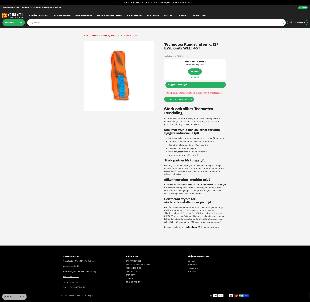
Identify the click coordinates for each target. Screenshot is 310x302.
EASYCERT (131, 275)
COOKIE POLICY (133, 282)
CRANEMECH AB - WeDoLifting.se (80, 296)
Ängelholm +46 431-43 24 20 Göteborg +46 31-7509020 (41, 7)
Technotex (168, 52)
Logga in (195, 71)
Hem (86, 36)
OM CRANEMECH (134, 261)
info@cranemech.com (11, 7)
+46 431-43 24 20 (71, 266)
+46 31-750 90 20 (71, 277)
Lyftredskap (191, 227)
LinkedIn (192, 261)
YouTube (192, 271)
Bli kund (195, 77)
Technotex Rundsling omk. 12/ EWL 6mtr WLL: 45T (115, 36)
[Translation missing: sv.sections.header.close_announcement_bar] (307, 2)
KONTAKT (130, 278)
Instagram (193, 268)
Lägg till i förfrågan (177, 85)
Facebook (192, 264)
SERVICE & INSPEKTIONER (138, 264)
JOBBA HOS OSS (133, 268)
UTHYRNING (131, 271)
